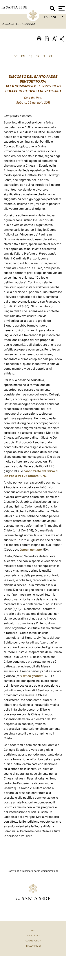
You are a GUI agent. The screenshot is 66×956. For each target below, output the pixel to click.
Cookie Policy (33, 940)
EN (23, 56)
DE (16, 56)
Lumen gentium (31, 549)
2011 (18, 23)
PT (50, 56)
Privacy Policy (33, 946)
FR (37, 56)
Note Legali (33, 935)
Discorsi (8, 23)
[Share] (62, 39)
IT (44, 56)
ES (30, 56)
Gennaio (28, 23)
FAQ (33, 930)
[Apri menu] (61, 8)
